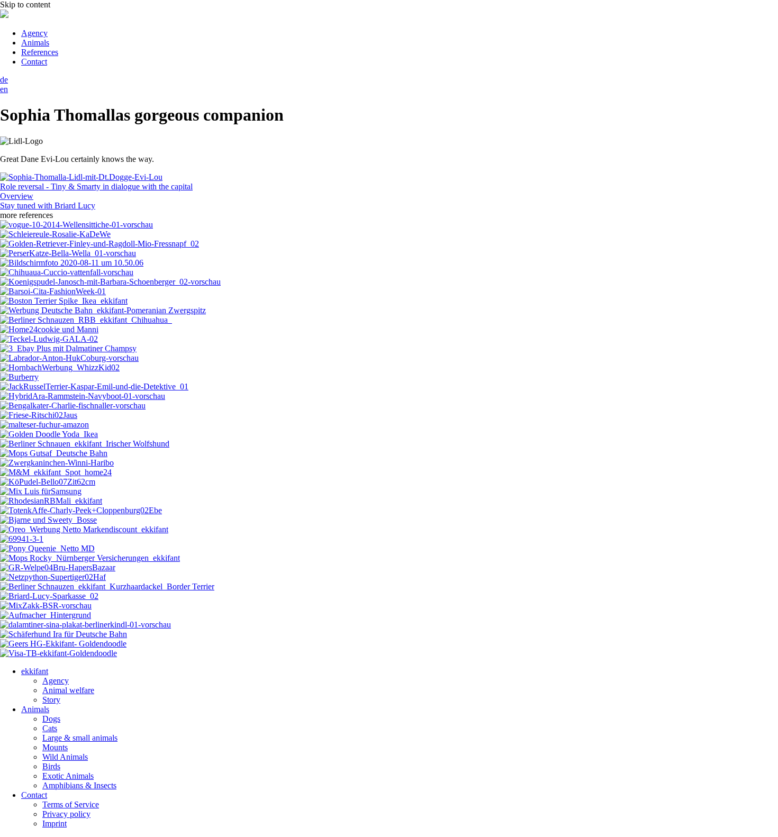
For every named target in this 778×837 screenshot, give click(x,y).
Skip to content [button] (25, 4)
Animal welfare (68, 690)
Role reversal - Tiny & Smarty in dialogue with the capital (96, 186)
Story (51, 699)
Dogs (51, 718)
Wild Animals (65, 756)
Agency (34, 33)
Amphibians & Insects (79, 785)
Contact (34, 61)
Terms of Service (70, 804)
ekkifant (34, 671)
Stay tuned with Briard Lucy (47, 205)
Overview (16, 196)
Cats (49, 728)
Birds (51, 766)
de (4, 79)
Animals (35, 42)
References (39, 52)
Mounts (55, 747)
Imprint (54, 823)
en (4, 89)
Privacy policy (66, 813)
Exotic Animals (68, 775)
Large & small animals (79, 737)
